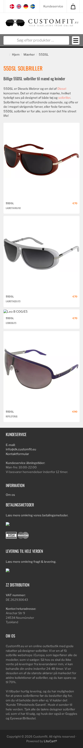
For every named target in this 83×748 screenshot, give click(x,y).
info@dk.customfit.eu (21, 449)
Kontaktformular (17, 454)
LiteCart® (50, 741)
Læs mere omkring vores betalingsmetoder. (37, 515)
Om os (10, 495)
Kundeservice (53, 6)
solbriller (64, 97)
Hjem (16, 54)
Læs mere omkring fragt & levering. (31, 561)
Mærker (29, 54)
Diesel (61, 88)
